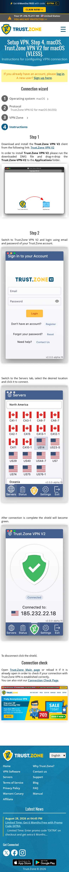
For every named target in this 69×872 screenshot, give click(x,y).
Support (38, 777)
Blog (35, 782)
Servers (7, 777)
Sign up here (43, 78)
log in (60, 74)
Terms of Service (13, 782)
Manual (38, 793)
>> (30, 19)
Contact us (40, 771)
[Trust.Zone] (21, 29)
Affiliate (8, 799)
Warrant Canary (13, 793)
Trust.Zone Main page (25, 669)
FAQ (35, 788)
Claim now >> (34, 9)
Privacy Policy (11, 788)
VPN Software (11, 771)
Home (7, 766)
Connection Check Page (43, 680)
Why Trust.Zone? (43, 766)
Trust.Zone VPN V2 (42, 147)
